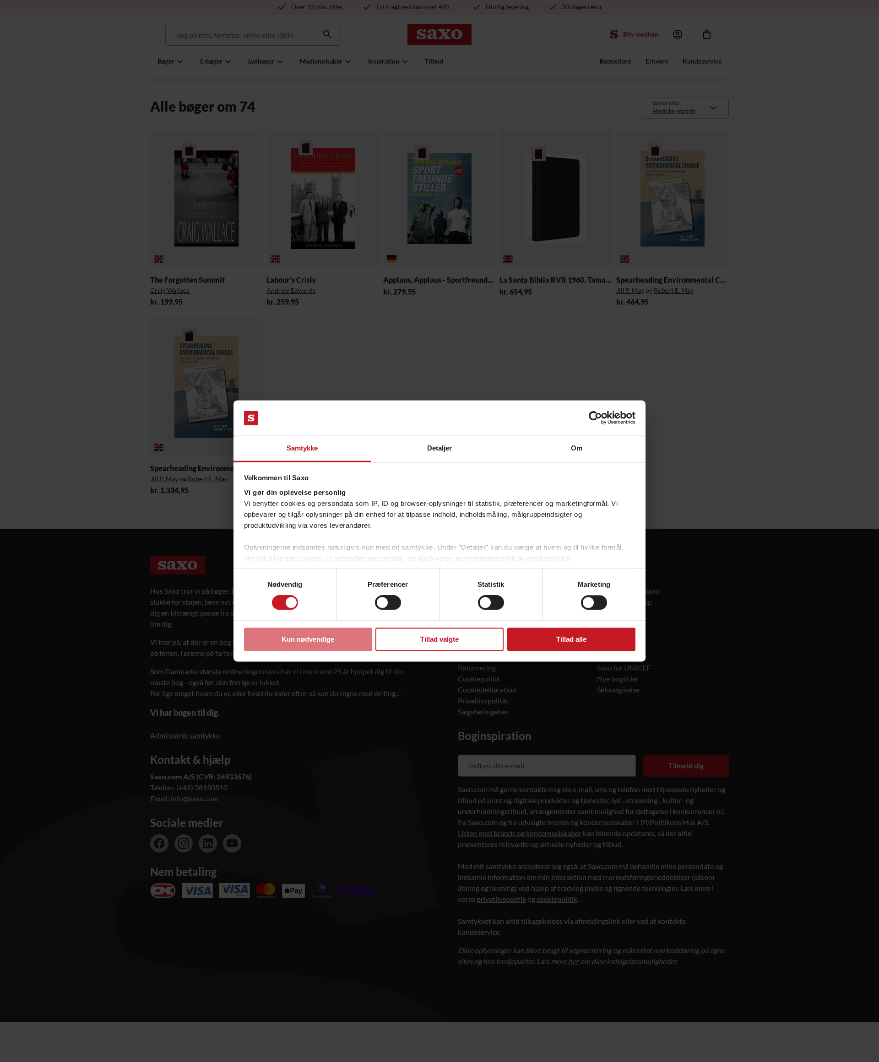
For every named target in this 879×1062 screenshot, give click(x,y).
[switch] (388, 602)
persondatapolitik (485, 558)
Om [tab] (576, 448)
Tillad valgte (439, 639)
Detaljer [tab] (439, 448)
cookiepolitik (549, 558)
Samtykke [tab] (302, 448)
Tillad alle (571, 639)
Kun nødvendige (308, 639)
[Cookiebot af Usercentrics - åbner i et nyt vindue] (595, 418)
